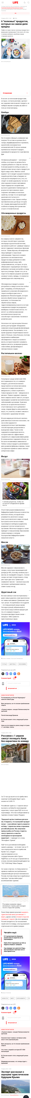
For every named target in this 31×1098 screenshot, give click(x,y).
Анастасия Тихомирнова (17, 658)
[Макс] (7, 673)
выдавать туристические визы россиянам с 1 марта (14, 914)
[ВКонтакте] (14, 673)
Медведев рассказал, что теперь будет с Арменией (14, 1062)
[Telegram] (10, 673)
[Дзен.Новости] (3, 673)
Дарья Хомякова (7, 992)
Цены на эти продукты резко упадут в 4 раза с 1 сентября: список (15, 726)
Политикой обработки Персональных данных (12, 7)
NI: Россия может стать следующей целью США (14, 720)
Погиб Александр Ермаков (9, 715)
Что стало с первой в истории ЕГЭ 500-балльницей (13, 1050)
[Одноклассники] (18, 673)
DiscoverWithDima (14, 1095)
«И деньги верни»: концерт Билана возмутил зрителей (15, 710)
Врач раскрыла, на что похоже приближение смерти (15, 704)
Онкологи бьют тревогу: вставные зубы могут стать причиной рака (13, 1039)
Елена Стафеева (6, 658)
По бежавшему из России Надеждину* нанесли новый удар (13, 698)
